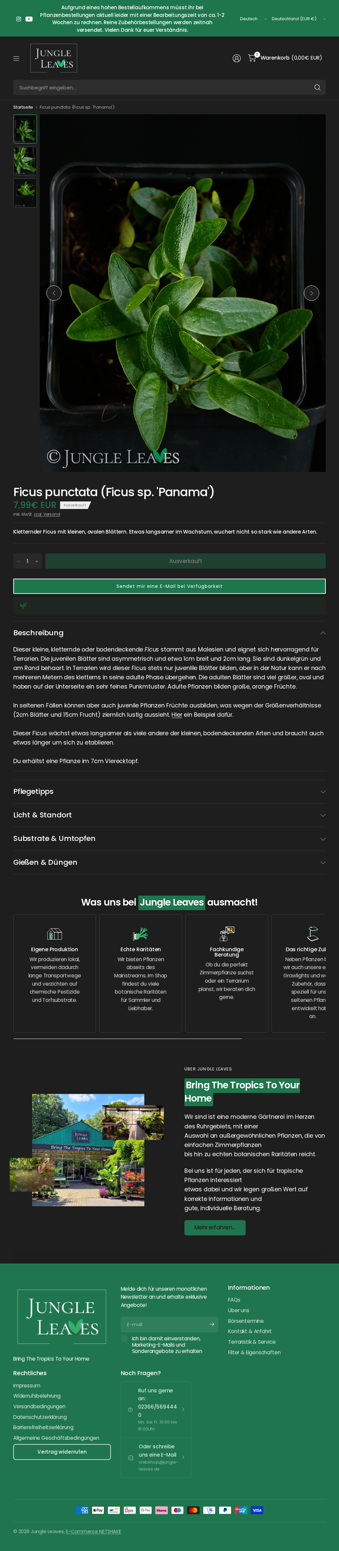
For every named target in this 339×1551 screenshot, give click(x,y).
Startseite (23, 107)
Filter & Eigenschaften (254, 1352)
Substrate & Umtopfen (54, 838)
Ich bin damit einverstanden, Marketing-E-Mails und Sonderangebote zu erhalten (167, 1345)
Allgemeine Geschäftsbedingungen (56, 1437)
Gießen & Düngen (45, 862)
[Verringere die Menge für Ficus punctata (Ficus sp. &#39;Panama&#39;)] (19, 561)
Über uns (238, 1310)
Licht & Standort (42, 815)
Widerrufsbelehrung (37, 1395)
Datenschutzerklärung (40, 1417)
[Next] (311, 293)
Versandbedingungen (39, 1406)
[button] (169, 586)
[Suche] (317, 87)
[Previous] (54, 293)
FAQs (234, 1299)
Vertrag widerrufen (62, 1451)
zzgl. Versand (47, 514)
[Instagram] (18, 19)
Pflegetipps (33, 791)
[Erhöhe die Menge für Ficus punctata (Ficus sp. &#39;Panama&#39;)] (37, 561)
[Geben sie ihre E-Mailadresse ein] (211, 1324)
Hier (176, 715)
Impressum (26, 1385)
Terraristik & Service (251, 1341)
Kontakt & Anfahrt (250, 1331)
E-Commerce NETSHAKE (93, 1531)
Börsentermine (246, 1321)
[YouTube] (29, 19)
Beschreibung (38, 633)
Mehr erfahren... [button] (215, 1227)
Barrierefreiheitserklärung (43, 1427)
